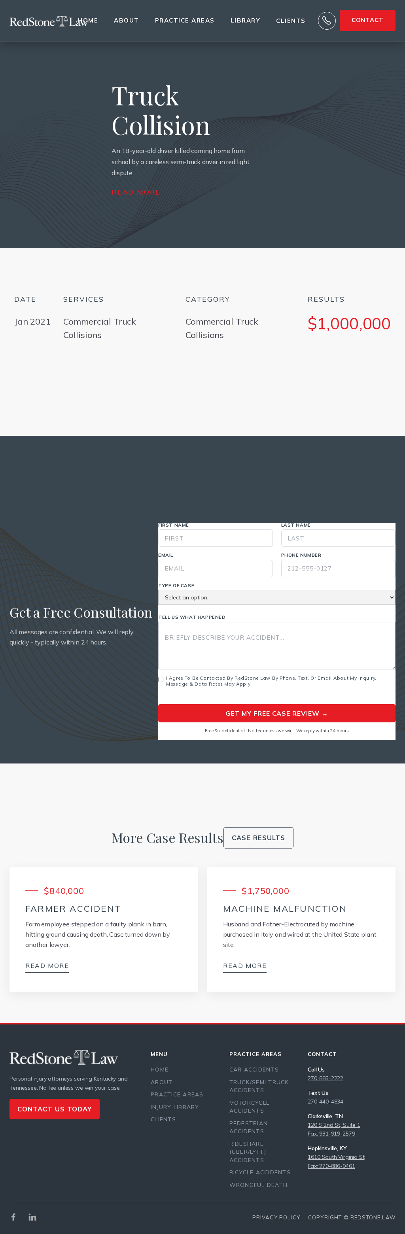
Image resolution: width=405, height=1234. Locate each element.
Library (246, 20)
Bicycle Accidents (260, 1172)
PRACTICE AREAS (185, 20)
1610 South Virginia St (336, 1156)
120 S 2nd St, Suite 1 (334, 1124)
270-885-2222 (325, 1078)
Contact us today (54, 1109)
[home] (49, 20)
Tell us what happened (192, 617)
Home (88, 20)
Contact (368, 20)
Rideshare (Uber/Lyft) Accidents (248, 1152)
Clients (291, 21)
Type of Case (176, 585)
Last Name (296, 525)
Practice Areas (177, 1094)
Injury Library (175, 1107)
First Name (173, 525)
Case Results (258, 837)
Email (165, 555)
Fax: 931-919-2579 (331, 1133)
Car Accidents (254, 1069)
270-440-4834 (325, 1101)
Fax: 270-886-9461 (331, 1166)
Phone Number (301, 555)
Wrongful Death (258, 1185)
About (126, 20)
